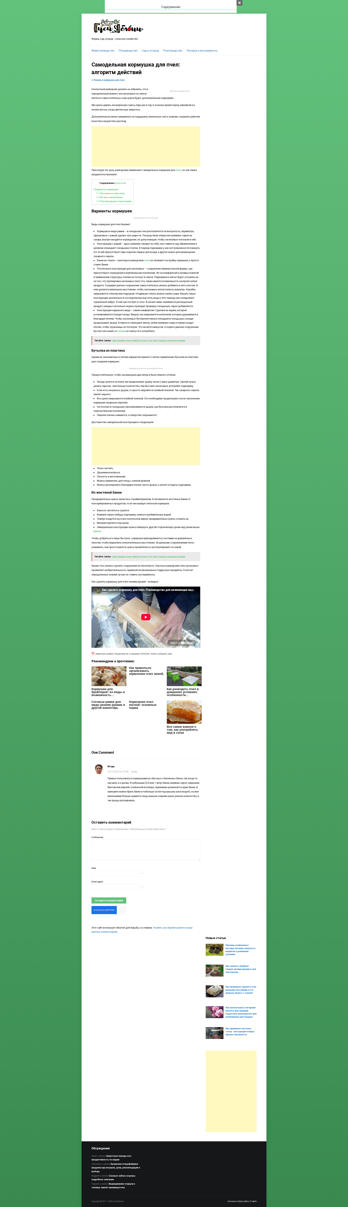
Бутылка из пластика (110, 193)
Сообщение (97, 837)
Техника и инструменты (201, 50)
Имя (93, 868)
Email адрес (97, 881)
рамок (97, 531)
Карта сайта (243, 1201)
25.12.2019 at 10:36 (118, 771)
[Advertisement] (145, 146)
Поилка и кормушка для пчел (109, 80)
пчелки (121, 331)
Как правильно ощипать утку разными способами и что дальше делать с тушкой (241, 990)
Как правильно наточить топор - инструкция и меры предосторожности (240, 1031)
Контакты (232, 1201)
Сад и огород (150, 50)
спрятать (120, 183)
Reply (134, 771)
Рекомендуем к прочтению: (114, 201)
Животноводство (102, 50)
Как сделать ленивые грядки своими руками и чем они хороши (241, 969)
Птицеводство (128, 50)
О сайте (253, 1201)
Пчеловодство (172, 50)
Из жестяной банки (109, 197)
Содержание (170, 7)
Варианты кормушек (105, 189)
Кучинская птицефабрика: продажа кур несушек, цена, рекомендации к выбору (115, 1168)
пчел (178, 170)
